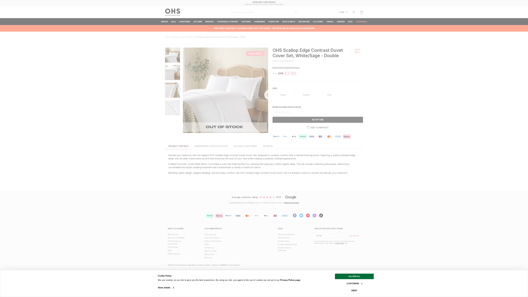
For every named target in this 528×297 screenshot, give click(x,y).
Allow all (354, 276)
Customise (353, 283)
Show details (164, 287)
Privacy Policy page (290, 280)
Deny (354, 290)
